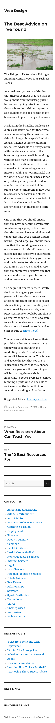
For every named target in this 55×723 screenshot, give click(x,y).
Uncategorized (16, 607)
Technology (14, 599)
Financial (12, 535)
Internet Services (17, 560)
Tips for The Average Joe (22, 650)
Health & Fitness (17, 548)
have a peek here (37, 399)
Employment (15, 531)
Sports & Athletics (18, 595)
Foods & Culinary (17, 539)
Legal (10, 565)
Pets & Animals (16, 578)
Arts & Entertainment (20, 513)
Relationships (15, 586)
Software (12, 590)
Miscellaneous (16, 569)
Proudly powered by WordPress (34, 717)
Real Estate (14, 582)
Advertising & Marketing (22, 509)
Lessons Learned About (21, 663)
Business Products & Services (24, 522)
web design (14, 612)
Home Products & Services (23, 556)
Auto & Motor (15, 518)
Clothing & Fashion (19, 526)
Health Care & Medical (20, 552)
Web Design (15, 11)
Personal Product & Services (24, 573)
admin (12, 407)
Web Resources (16, 616)
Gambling (13, 543)
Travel (11, 603)
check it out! (30, 330)
